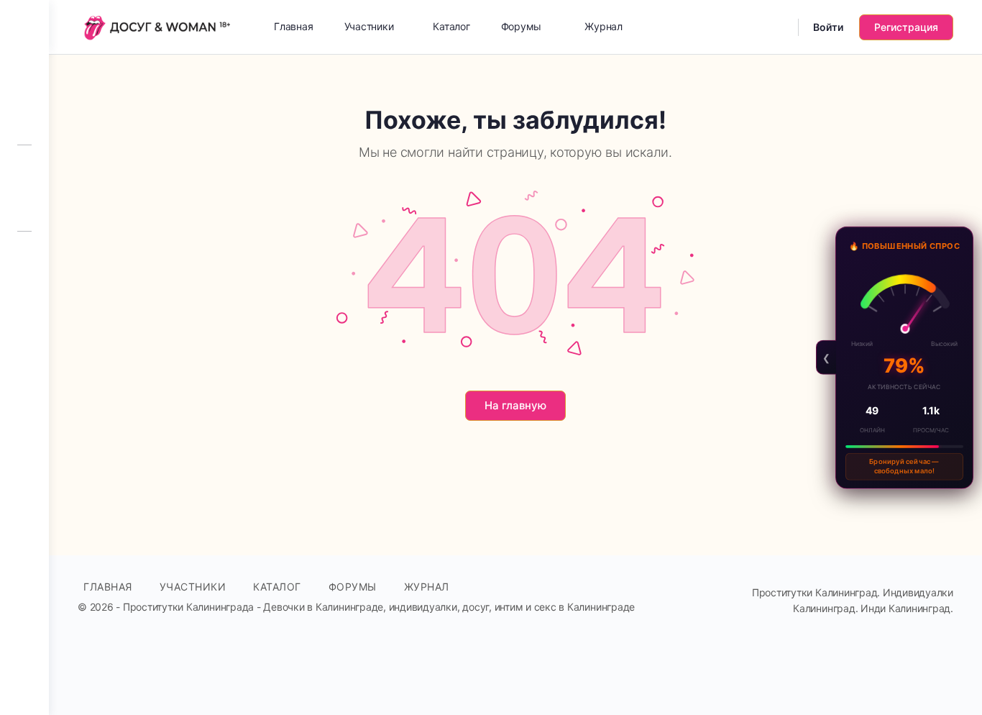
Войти (828, 27)
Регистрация (906, 27)
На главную (515, 405)
